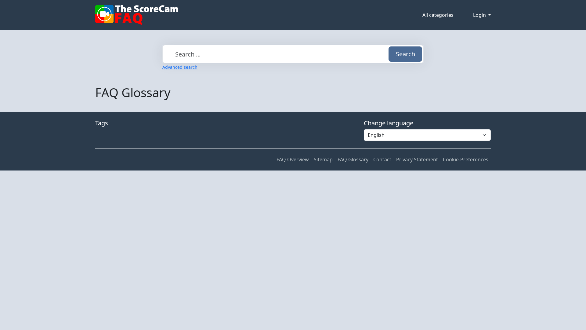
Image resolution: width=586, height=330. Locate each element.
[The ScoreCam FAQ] (136, 15)
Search (405, 54)
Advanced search (179, 67)
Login (480, 15)
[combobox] (293, 54)
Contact (382, 159)
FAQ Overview (293, 159)
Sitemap (323, 159)
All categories (438, 15)
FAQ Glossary (353, 159)
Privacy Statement (417, 159)
